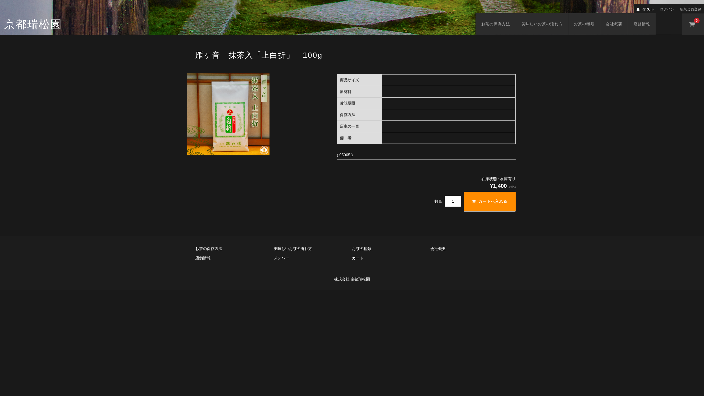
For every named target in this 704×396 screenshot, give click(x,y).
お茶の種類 (584, 24)
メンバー (281, 258)
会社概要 (614, 24)
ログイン (667, 9)
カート (358, 258)
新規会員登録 (690, 9)
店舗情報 (642, 24)
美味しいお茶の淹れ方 (542, 24)
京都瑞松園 (33, 24)
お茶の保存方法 (495, 24)
